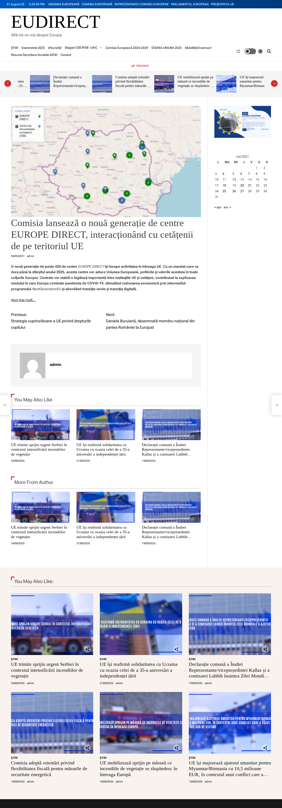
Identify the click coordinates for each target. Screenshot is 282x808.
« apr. (218, 207)
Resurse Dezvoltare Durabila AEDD (34, 55)
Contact (66, 55)
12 (234, 179)
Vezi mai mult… (23, 300)
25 (224, 191)
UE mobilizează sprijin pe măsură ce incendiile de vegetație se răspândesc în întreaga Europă (183, 83)
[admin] (32, 365)
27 (242, 191)
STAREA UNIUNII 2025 (166, 48)
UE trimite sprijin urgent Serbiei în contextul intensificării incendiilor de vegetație (39, 449)
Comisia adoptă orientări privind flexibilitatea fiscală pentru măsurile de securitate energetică (120, 83)
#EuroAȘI (54, 48)
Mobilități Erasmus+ (198, 48)
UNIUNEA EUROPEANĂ (64, 4)
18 (224, 185)
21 (250, 185)
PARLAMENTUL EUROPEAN (190, 4)
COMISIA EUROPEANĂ (97, 4)
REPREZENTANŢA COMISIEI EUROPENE (142, 4)
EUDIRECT (55, 22)
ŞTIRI (14, 48)
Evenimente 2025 (33, 48)
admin (30, 256)
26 (234, 191)
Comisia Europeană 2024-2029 (127, 48)
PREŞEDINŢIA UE (222, 4)
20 (242, 185)
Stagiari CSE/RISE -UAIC (81, 47)
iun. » (227, 207)
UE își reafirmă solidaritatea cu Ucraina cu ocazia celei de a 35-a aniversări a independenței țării (103, 449)
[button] (7, 83)
